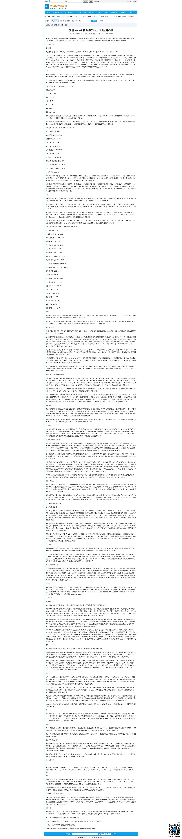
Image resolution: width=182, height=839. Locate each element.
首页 (48, 12)
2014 (106, 16)
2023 (67, 16)
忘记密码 (96, 1)
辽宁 (66, 25)
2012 (115, 16)
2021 (76, 16)
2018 (89, 16)
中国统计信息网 (95, 837)
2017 (93, 16)
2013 (110, 16)
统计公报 (92, 12)
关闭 (179, 822)
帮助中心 (114, 12)
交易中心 (123, 12)
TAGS (131, 12)
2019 (84, 16)
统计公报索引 (103, 12)
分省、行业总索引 (128, 16)
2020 (80, 16)
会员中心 (135, 1)
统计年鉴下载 (57, 12)
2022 (71, 16)
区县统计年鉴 (81, 12)
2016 (97, 16)
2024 (62, 16)
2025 (58, 16)
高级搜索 (100, 21)
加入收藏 (129, 1)
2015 (102, 16)
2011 (119, 16)
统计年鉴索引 (69, 12)
